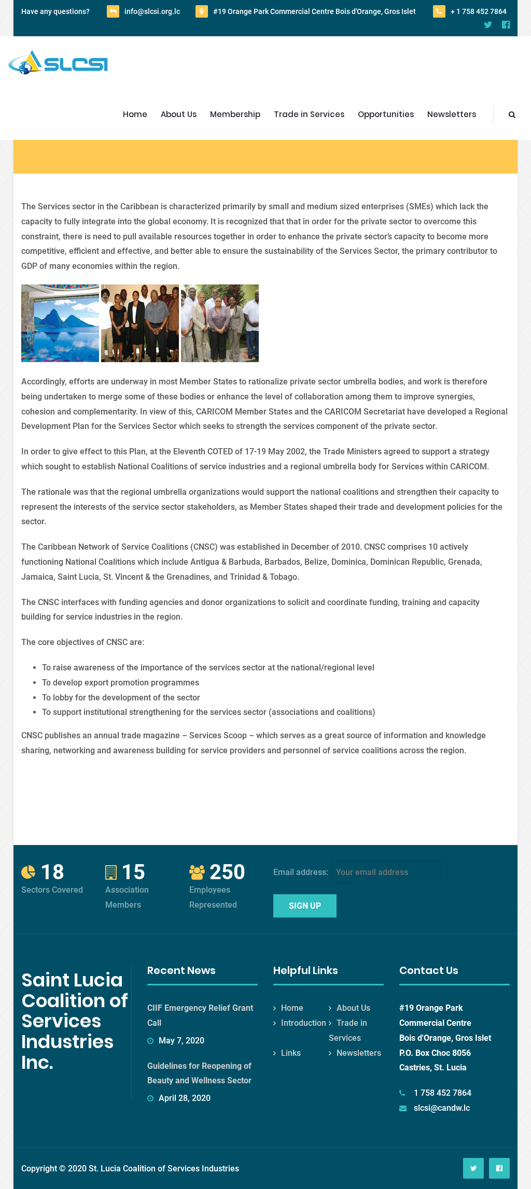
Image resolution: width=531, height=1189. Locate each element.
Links (291, 1053)
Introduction (303, 1023)
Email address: (301, 872)
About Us (179, 114)
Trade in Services (309, 114)
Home (135, 114)
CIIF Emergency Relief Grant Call (200, 1015)
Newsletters (451, 114)
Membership (235, 114)
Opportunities (386, 114)
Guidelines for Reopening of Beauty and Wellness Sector (199, 1073)
